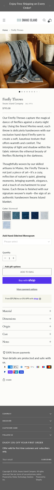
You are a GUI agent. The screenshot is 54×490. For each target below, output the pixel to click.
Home (5, 30)
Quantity (6, 252)
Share (8, 380)
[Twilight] (6, 225)
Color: (10, 208)
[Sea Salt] (44, 215)
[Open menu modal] (4, 20)
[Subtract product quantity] (5, 258)
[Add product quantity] (13, 258)
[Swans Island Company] (27, 20)
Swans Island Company (12, 103)
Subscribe (46, 459)
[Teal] (16, 215)
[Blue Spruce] (25, 215)
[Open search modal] (44, 20)
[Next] (50, 5)
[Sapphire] (35, 215)
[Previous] (4, 5)
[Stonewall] (6, 215)
